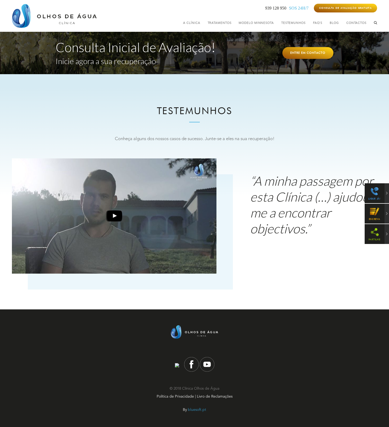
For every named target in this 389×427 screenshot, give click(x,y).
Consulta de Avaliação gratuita (345, 7)
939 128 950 (275, 8)
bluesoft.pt (197, 410)
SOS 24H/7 (299, 8)
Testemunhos (293, 23)
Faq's (318, 23)
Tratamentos (220, 23)
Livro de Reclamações (215, 396)
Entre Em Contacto (307, 53)
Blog (334, 23)
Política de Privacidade (175, 396)
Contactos (356, 23)
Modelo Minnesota (256, 23)
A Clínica (191, 23)
